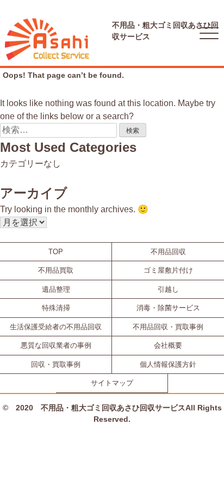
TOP (55, 252)
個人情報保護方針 (168, 364)
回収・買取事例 (55, 364)
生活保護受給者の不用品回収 (56, 327)
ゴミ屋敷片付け (168, 270)
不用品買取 (55, 270)
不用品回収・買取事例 (168, 327)
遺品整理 (56, 289)
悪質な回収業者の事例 (56, 345)
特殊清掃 (56, 308)
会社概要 (168, 345)
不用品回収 (168, 252)
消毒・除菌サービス (168, 308)
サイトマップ (112, 383)
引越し (168, 289)
